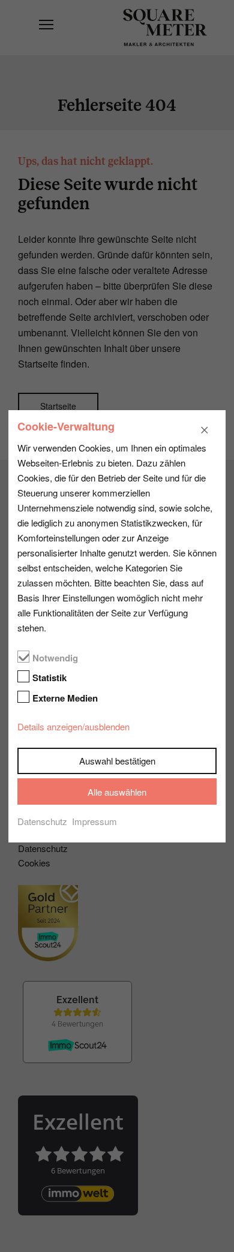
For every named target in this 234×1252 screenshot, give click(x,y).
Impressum (94, 821)
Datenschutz (42, 821)
